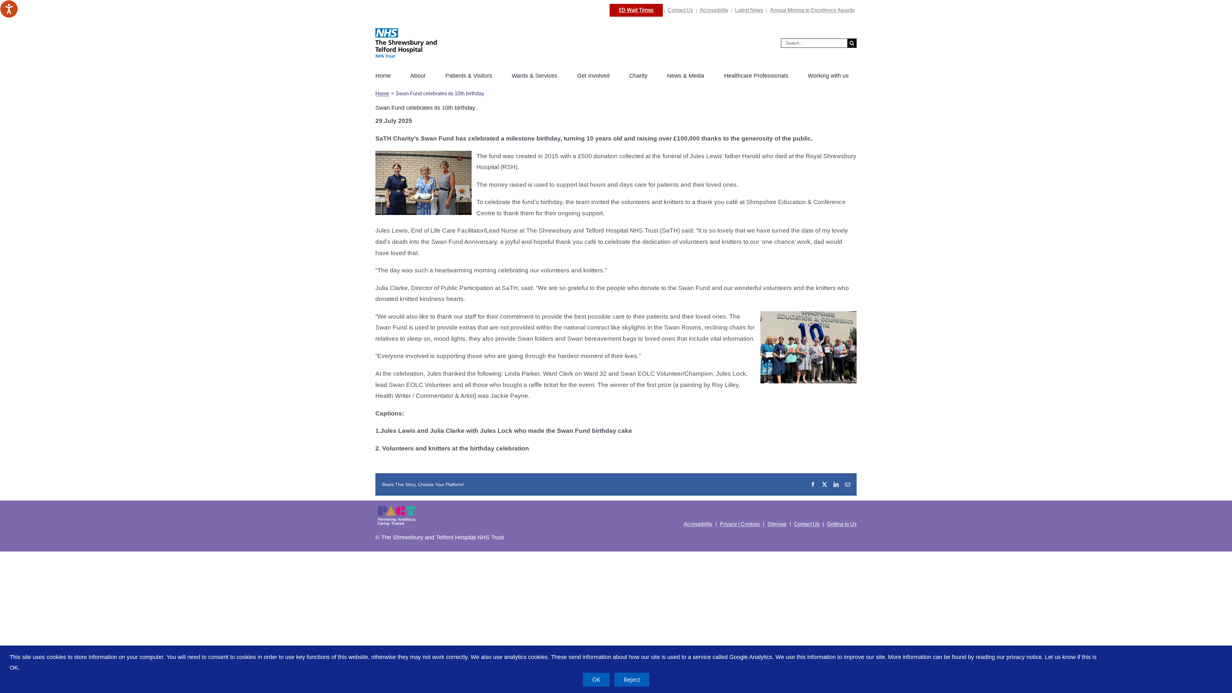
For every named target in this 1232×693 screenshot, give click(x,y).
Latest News (749, 10)
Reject (632, 679)
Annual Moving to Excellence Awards (812, 10)
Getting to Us (842, 524)
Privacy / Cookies (740, 524)
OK (596, 679)
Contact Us (680, 10)
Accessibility (714, 10)
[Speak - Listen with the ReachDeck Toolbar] (9, 9)
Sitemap (776, 524)
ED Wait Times (636, 9)
